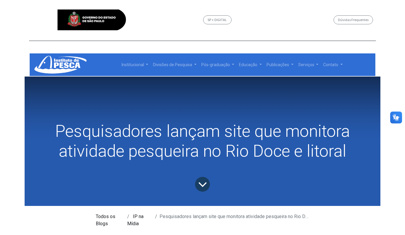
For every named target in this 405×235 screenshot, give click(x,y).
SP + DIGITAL (217, 20)
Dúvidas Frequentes (353, 20)
